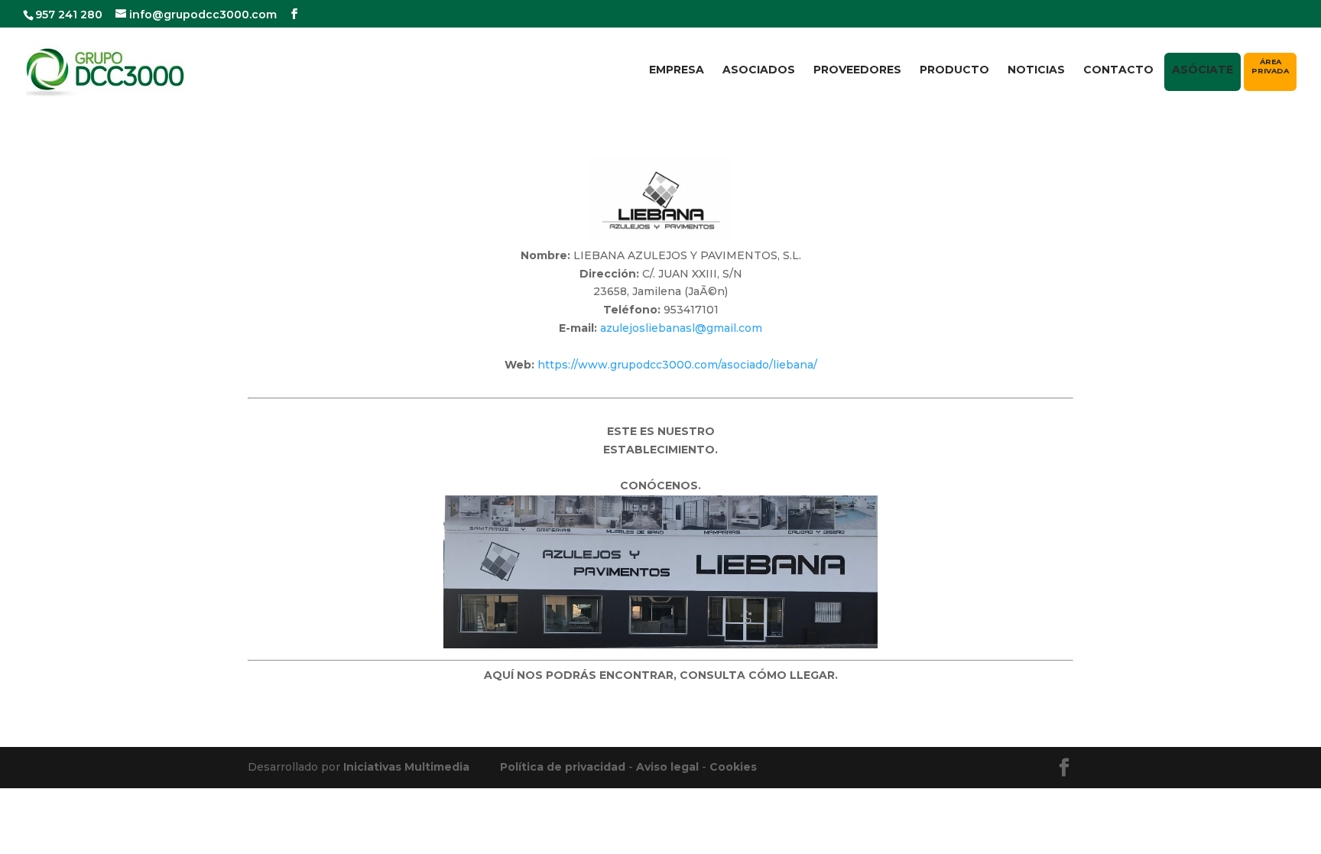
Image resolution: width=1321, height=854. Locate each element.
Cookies (733, 767)
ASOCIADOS (758, 70)
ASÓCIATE (1202, 69)
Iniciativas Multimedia (406, 767)
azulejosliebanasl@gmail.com (681, 328)
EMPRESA (676, 70)
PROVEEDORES (857, 70)
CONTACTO (1118, 70)
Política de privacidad (562, 767)
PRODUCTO (954, 70)
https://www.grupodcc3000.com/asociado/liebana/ (677, 365)
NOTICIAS (1036, 70)
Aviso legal (667, 767)
